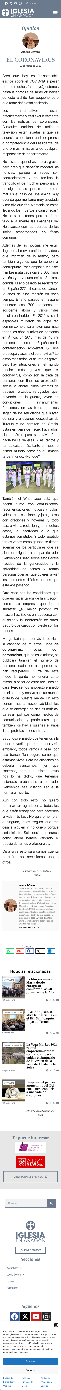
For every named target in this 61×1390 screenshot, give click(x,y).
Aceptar (30, 1361)
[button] (56, 1325)
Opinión (11, 1281)
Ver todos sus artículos (29, 927)
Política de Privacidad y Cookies (9, 1382)
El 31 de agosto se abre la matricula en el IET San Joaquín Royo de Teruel (41, 1016)
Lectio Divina (14, 1274)
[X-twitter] (11, 3)
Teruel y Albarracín (13, 1013)
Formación (12, 1287)
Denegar (31, 1370)
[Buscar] (51, 1203)
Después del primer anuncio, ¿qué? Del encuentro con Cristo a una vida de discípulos (41, 1088)
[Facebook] (6, 3)
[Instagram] (20, 3)
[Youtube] (15, 3)
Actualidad (9, 980)
